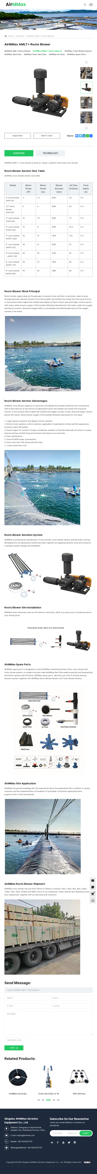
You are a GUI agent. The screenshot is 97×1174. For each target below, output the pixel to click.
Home (11, 36)
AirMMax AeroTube (18, 1094)
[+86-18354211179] (93, 887)
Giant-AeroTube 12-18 (48, 1094)
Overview (19, 153)
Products (20, 36)
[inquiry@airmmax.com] (93, 880)
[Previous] (86, 62)
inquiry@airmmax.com (26, 1135)
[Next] (86, 127)
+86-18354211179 (24, 1142)
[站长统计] (87, 1162)
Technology (50, 153)
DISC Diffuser (79, 1094)
